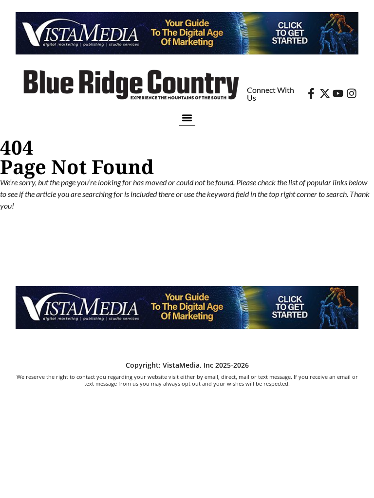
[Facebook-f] (311, 93)
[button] (187, 117)
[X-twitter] (325, 93)
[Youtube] (338, 93)
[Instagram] (351, 93)
